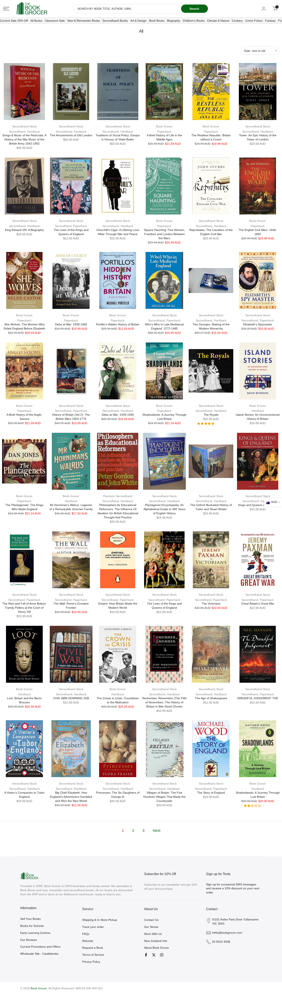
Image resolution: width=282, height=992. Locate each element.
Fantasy (270, 20)
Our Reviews (28, 939)
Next (156, 830)
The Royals (211, 414)
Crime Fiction (254, 20)
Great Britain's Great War (257, 603)
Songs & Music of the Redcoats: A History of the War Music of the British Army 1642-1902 (24, 139)
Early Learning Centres (35, 932)
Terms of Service (93, 954)
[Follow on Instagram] (162, 954)
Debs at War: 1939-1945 (71, 324)
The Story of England (211, 792)
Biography (173, 20)
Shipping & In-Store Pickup (99, 919)
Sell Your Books (30, 918)
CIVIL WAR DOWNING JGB (71, 698)
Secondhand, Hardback (24, 131)
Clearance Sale (55, 20)
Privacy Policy (91, 961)
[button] (206, 423)
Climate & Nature (218, 20)
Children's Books (194, 20)
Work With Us (153, 934)
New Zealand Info (155, 941)
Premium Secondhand (117, 496)
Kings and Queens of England (257, 505)
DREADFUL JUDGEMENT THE (257, 698)
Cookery (237, 20)
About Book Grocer (156, 947)
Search (194, 8)
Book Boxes (157, 20)
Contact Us (151, 919)
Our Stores (151, 926)
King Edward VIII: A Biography (24, 230)
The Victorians (211, 603)
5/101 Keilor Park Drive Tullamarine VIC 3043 (235, 921)
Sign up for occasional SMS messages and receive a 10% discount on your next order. (232, 888)
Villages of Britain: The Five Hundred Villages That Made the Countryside (164, 797)
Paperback (164, 131)
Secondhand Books (115, 20)
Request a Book (92, 947)
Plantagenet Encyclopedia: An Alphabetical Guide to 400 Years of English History (164, 509)
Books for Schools (32, 925)
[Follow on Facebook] (146, 954)
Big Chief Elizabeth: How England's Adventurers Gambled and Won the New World (71, 797)
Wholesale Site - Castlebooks (39, 953)
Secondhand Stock (24, 126)
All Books (36, 20)
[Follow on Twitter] (154, 954)
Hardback (257, 410)
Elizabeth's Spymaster (257, 324)
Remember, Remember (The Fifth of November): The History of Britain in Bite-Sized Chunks (164, 702)
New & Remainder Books (83, 20)
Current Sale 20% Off (14, 20)
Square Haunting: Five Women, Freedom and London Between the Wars (164, 234)
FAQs (85, 934)
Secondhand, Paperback (71, 226)
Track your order (93, 926)
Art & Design (138, 20)
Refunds (87, 941)
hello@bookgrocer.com (227, 932)
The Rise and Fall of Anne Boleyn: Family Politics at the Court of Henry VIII (24, 607)
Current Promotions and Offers (40, 946)
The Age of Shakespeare (211, 698)
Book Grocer (164, 126)
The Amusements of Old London (71, 135)
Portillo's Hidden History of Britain (117, 324)
